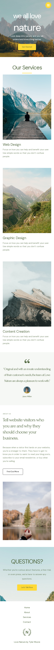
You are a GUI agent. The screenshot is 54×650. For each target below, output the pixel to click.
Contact (27, 622)
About (27, 612)
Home (27, 607)
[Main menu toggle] (48, 5)
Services (27, 617)
